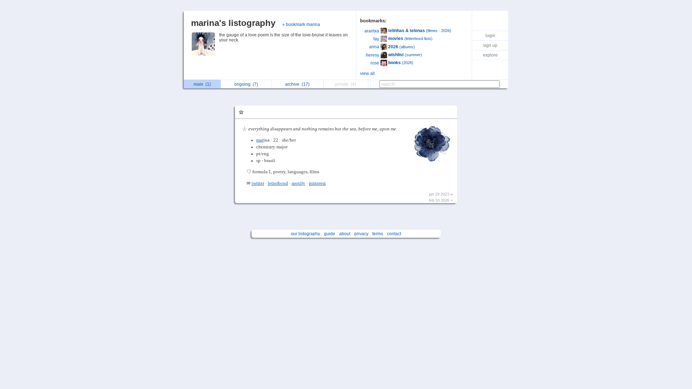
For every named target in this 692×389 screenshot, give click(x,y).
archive (297, 84)
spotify (298, 183)
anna (374, 46)
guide (329, 233)
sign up (490, 45)
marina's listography (233, 23)
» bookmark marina (301, 24)
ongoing (246, 84)
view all (367, 73)
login (490, 35)
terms (377, 233)
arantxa (371, 30)
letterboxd (278, 183)
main (202, 84)
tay (376, 38)
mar (259, 140)
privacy (361, 233)
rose (375, 63)
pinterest (317, 183)
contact (394, 233)
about (344, 233)
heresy (372, 55)
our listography (305, 233)
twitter (258, 183)
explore (490, 55)
